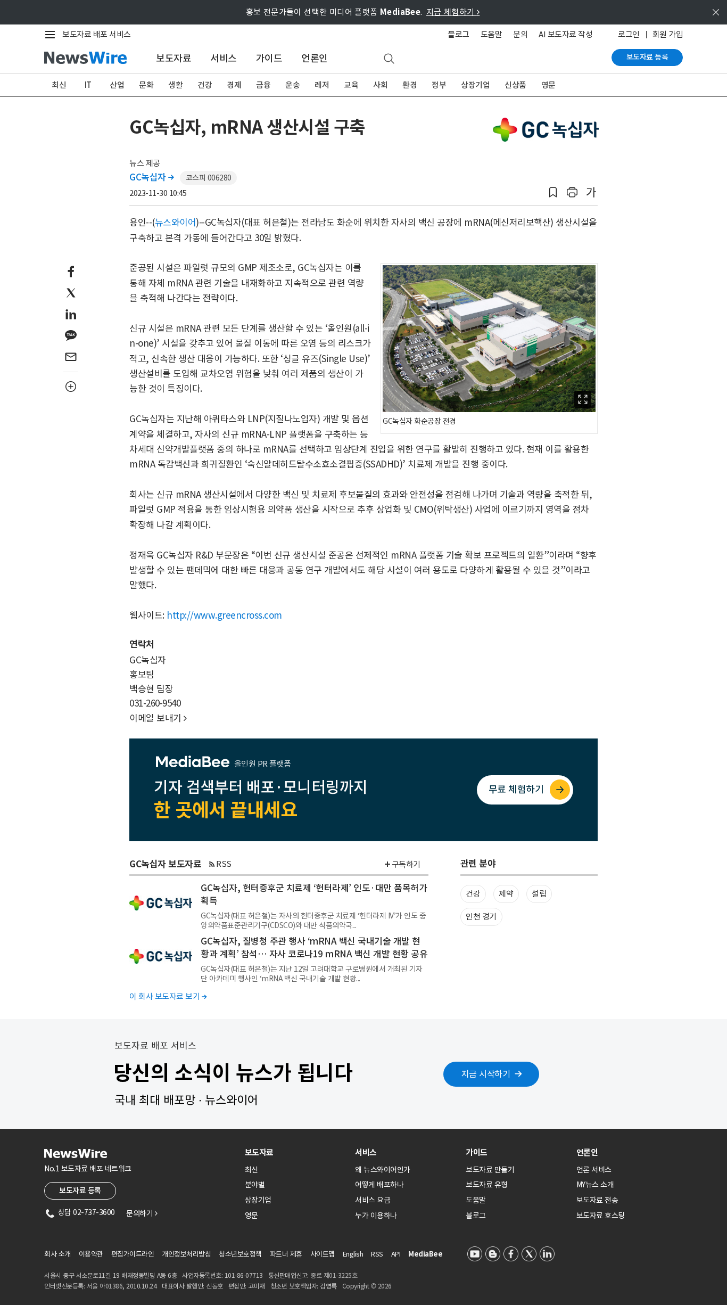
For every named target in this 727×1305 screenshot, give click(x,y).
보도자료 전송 (597, 1200)
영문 (548, 85)
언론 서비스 (594, 1170)
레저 (322, 85)
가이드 (269, 58)
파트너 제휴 (286, 1254)
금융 (263, 85)
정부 (439, 85)
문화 (146, 85)
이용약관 (91, 1254)
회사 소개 (57, 1254)
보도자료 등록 (647, 57)
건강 (204, 85)
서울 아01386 (105, 1286)
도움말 (491, 34)
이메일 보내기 (158, 718)
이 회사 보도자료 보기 (167, 996)
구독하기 (406, 864)
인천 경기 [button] (481, 917)
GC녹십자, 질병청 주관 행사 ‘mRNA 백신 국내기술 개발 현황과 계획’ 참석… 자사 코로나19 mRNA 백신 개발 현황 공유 (314, 947)
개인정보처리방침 (186, 1254)
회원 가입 (667, 34)
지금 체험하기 (453, 12)
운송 (292, 85)
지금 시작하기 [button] (485, 1074)
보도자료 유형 (487, 1184)
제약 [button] (506, 894)
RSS (224, 864)
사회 (380, 85)
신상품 (515, 85)
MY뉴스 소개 (595, 1184)
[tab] (296, 1152)
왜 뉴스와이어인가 (382, 1170)
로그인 (629, 34)
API (396, 1254)
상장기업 (475, 85)
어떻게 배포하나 (379, 1184)
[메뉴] (52, 34)
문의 (520, 34)
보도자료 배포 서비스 (96, 34)
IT (88, 85)
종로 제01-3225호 (333, 1275)
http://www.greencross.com (224, 615)
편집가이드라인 (132, 1254)
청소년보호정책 (240, 1254)
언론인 (314, 58)
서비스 (223, 58)
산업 (117, 85)
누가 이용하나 (376, 1215)
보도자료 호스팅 (600, 1215)
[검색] (389, 59)
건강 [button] (473, 894)
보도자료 (173, 58)
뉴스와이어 (175, 222)
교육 (351, 85)
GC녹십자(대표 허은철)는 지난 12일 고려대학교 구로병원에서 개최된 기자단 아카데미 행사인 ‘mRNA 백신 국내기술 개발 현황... (312, 973)
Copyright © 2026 (367, 1286)
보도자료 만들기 (490, 1170)
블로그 (458, 34)
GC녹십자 (151, 177)
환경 (409, 85)
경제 (234, 85)
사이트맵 (322, 1254)
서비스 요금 (372, 1200)
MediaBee (425, 1254)
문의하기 (141, 1213)
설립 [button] (539, 894)
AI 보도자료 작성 (565, 34)
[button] (553, 192)
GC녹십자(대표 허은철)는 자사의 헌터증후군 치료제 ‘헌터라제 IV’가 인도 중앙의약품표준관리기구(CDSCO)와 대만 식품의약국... (313, 920)
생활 (175, 85)
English (353, 1254)
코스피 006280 (209, 178)
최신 (59, 85)
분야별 (255, 1184)
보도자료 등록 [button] (80, 1190)
